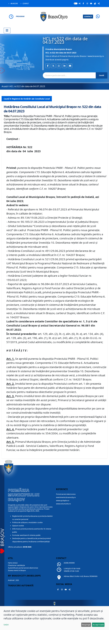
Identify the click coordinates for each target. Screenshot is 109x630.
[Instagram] (87, 3)
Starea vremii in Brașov (17, 570)
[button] (47, 65)
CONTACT (88, 16)
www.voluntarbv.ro (63, 504)
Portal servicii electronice (66, 494)
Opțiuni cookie (18, 526)
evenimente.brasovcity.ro (66, 497)
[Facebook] (83, 3)
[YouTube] (91, 3)
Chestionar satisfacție (16, 565)
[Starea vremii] (95, 3)
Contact (25, 4)
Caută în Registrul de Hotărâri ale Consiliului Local (27, 98)
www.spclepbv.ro (62, 500)
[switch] (75, 3)
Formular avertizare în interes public (26, 535)
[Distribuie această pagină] (99, 3)
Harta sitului (13, 563)
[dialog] (54, 618)
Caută (101, 75)
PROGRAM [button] (20, 16)
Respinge (86, 624)
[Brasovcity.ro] (54, 16)
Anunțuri (14, 4)
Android (11, 580)
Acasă (5, 86)
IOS (17, 580)
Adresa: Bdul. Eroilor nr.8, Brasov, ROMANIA (80, 576)
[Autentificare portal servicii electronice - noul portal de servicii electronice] (79, 3)
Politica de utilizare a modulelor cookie (27, 522)
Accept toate (98, 624)
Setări (6, 624)
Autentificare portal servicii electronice (23, 568)
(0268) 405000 (69, 563)
